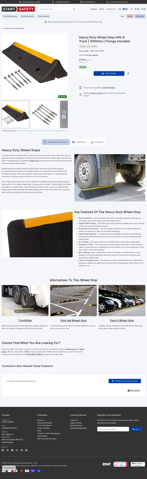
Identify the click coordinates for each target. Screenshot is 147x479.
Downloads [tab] (99, 142)
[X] (22, 450)
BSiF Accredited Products (46, 439)
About (101, 9)
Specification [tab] (81, 142)
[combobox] (58, 9)
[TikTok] (17, 450)
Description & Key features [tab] (58, 142)
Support (94, 9)
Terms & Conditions (44, 425)
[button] (125, 381)
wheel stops (71, 349)
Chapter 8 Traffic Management (48, 433)
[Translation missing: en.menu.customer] (132, 9)
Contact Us (111, 9)
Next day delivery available (32, 2)
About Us (40, 420)
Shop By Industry (27, 16)
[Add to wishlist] (128, 73)
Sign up (135, 429)
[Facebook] (3, 450)
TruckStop (25, 320)
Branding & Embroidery (78, 428)
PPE (26, 352)
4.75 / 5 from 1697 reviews (119, 2)
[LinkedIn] (26, 450)
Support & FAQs (76, 423)
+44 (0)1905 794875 (34, 354)
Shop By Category (10, 16)
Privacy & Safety (43, 428)
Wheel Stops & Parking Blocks (14, 28)
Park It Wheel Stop (122, 320)
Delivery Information (44, 423)
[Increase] (90, 73)
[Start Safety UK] (19, 9)
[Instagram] (7, 450)
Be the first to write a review (126, 381)
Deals (130, 16)
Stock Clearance (76, 425)
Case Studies (42, 436)
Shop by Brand (43, 16)
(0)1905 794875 (8, 422)
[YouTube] (12, 450)
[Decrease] (81, 73)
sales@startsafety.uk (9, 428)
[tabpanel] (73, 252)
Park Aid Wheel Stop (73, 320)
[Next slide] (64, 117)
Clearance (140, 16)
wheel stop (34, 161)
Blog (122, 16)
